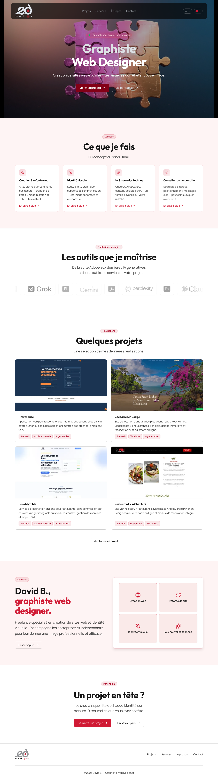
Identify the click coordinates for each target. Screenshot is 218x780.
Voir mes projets (90, 88)
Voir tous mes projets (106, 541)
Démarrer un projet (90, 723)
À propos (116, 11)
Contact (131, 11)
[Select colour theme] (198, 11)
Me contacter (124, 88)
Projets (86, 11)
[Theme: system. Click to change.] (187, 11)
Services (101, 11)
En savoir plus (26, 645)
